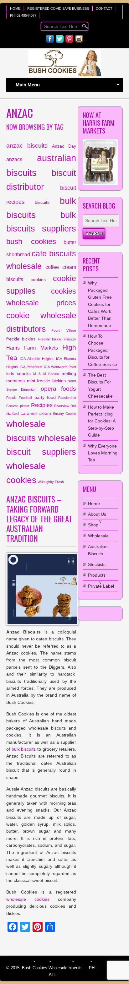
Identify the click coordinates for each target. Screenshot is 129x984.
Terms (42, 961)
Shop (93, 524)
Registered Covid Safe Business (58, 8)
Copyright (61, 961)
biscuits (42, 202)
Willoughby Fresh (51, 482)
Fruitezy (70, 339)
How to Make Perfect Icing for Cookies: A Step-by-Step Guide (101, 421)
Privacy (82, 961)
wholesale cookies (27, 899)
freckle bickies (20, 338)
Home (15, 8)
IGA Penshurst (30, 367)
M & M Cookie (46, 374)
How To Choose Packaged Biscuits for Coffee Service (102, 350)
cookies (38, 279)
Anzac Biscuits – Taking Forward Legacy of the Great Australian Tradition (39, 518)
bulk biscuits (24, 749)
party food (45, 397)
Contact (104, 8)
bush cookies (31, 241)
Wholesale (98, 535)
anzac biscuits (27, 145)
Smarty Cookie (64, 414)
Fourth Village (63, 330)
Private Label (101, 586)
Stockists (97, 564)
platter (24, 406)
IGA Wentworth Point (60, 367)
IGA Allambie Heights (37, 359)
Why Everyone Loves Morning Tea (102, 453)
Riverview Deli (65, 406)
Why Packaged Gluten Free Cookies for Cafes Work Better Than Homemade (100, 304)
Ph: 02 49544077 (23, 15)
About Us (97, 514)
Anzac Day (64, 146)
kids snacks (18, 373)
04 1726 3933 (68, 974)
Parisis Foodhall (19, 398)
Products (97, 575)
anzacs (14, 159)
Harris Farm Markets (32, 348)
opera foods (58, 388)
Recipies (42, 405)
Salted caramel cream (28, 413)
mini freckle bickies (46, 380)
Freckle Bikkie (49, 339)
